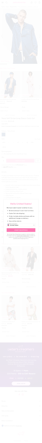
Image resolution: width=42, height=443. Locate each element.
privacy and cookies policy (23, 235)
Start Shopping (21, 230)
